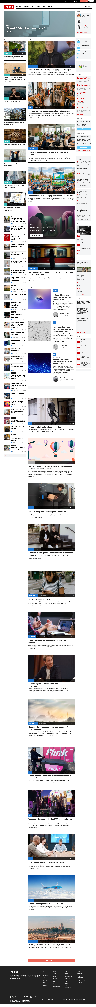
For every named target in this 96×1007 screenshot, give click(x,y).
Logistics (14, 291)
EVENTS (54, 974)
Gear (13, 345)
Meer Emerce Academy (82, 57)
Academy (46, 1)
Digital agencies (15, 266)
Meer (60, 1)
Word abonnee (84, 147)
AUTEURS (55, 979)
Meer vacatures (80, 114)
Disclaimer (63, 999)
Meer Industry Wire (81, 332)
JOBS (54, 983)
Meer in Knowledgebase (82, 294)
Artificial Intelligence (8, 182)
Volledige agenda (81, 369)
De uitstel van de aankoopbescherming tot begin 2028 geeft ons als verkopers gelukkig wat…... (83, 184)
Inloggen (91, 1)
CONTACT (79, 971)
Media (33, 6)
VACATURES (79, 974)
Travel (13, 398)
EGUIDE (66, 981)
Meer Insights (32, 387)
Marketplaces (32, 636)
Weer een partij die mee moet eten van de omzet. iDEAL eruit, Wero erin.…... (83, 175)
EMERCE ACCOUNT (69, 976)
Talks (17, 1)
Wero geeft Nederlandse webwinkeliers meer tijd (82, 180)
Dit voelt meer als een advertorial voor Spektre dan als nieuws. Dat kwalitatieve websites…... (83, 202)
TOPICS (66, 974)
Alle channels (87, 6)
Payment (14, 309)
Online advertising (8, 53)
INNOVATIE (45, 985)
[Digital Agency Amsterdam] (15, 997)
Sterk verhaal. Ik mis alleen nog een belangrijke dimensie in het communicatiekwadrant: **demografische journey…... (83, 217)
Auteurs (33, 1)
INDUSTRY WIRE (68, 988)
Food (30, 772)
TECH (44, 983)
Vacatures (39, 1)
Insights (28, 1)
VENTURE (45, 980)
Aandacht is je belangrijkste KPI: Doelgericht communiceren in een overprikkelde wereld (83, 209)
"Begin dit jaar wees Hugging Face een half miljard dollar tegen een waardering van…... (84, 163)
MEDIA (44, 978)
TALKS (54, 971)
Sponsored (31, 462)
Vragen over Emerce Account (84, 150)
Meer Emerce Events (81, 253)
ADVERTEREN (80, 983)
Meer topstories (51, 960)
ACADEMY (55, 981)
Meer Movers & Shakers (82, 32)
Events (22, 1)
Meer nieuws (7, 455)
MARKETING (45, 975)
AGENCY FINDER (68, 979)
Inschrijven (84, 128)
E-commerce (18, 6)
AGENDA (66, 971)
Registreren (84, 1)
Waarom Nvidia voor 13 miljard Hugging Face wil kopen (83, 159)
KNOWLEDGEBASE (56, 986)
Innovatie (50, 6)
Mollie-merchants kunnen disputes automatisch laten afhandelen (83, 170)
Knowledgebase (54, 1)
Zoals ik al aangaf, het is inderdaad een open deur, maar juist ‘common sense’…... (83, 196)
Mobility (13, 442)
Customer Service (15, 353)
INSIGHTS (55, 976)
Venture (38, 6)
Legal (13, 370)
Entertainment (7, 161)
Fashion (30, 107)
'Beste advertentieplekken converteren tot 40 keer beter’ (83, 191)
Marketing (26, 6)
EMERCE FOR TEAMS (81, 980)
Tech (44, 6)
